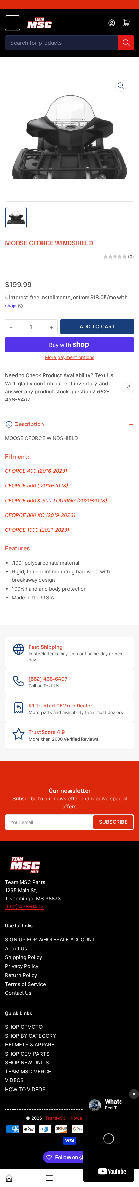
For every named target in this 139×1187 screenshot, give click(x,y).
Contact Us (18, 993)
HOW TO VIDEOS (25, 1089)
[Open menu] (12, 22)
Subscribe (113, 822)
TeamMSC (55, 1118)
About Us (16, 948)
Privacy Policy (21, 966)
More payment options (69, 357)
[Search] (126, 43)
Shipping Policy (23, 957)
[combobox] (69, 42)
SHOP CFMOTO (24, 1027)
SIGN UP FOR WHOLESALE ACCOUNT (50, 939)
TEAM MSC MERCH (28, 1071)
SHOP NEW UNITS (27, 1062)
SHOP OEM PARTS (27, 1054)
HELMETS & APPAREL (31, 1044)
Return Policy (21, 975)
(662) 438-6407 (24, 906)
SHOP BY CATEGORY (30, 1036)
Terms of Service (25, 984)
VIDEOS (14, 1080)
